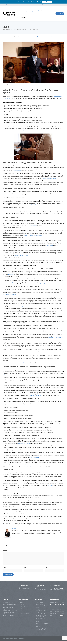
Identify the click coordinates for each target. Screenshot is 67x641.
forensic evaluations (17, 170)
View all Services (39, 602)
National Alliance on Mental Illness (55, 337)
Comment (5, 550)
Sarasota (32, 466)
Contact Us (23, 17)
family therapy (50, 245)
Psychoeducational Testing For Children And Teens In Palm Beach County (41, 615)
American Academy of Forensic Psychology (40, 283)
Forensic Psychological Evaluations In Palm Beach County (41, 606)
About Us (26, 10)
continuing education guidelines (40, 322)
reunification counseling (8, 346)
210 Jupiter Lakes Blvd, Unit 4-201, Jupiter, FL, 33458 (31, 4)
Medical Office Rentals (24, 613)
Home (21, 10)
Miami (28, 466)
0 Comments (28, 84)
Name (4, 567)
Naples (38, 466)
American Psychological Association (21, 255)
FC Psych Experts (24, 130)
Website (46, 567)
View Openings (47, 1)
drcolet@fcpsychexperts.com (58, 4)
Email (25, 567)
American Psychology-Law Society (49, 178)
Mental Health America (34, 457)
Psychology (36, 84)
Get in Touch (60, 13)
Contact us (50, 485)
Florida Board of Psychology (10, 374)
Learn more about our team (35, 395)
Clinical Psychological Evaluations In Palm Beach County (41, 620)
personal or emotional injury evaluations (33, 235)
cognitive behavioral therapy (24, 443)
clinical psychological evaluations (42, 215)
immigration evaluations (28, 464)
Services (32, 10)
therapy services (14, 194)
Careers (46, 10)
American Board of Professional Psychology (30, 204)
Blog (37, 10)
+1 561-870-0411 (46, 4)
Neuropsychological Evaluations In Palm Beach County (41, 610)
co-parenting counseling (8, 282)
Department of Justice (32, 225)
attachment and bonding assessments (11, 185)
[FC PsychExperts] (10, 14)
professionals (11, 274)
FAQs (41, 10)
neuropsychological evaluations (9, 294)
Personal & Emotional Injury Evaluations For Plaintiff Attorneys (42, 625)
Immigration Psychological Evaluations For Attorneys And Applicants (41, 629)
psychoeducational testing (20, 306)
